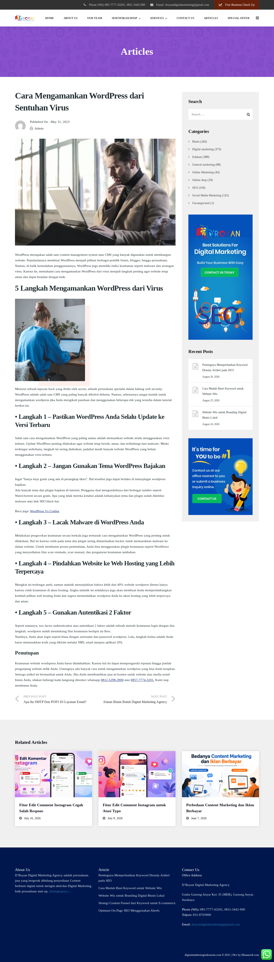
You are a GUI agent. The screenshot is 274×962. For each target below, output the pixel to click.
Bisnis (196, 141)
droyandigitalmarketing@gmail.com (215, 924)
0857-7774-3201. (142, 680)
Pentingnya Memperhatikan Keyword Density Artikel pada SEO (224, 367)
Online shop (199, 180)
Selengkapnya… (60, 891)
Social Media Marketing (206, 195)
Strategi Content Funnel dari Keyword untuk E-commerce (137, 903)
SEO (195, 187)
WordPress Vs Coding (44, 511)
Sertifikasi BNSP (124, 18)
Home (49, 18)
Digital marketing (203, 149)
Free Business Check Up (239, 4)
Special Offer (238, 18)
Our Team (94, 18)
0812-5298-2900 (112, 680)
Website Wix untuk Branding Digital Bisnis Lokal (224, 415)
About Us (70, 18)
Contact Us (185, 18)
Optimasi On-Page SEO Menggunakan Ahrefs (128, 910)
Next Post (135, 699)
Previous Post (55, 699)
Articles (211, 18)
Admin (39, 128)
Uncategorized (201, 203)
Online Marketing (203, 172)
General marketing (203, 164)
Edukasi (197, 157)
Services (157, 18)
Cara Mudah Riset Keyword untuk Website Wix (223, 391)
